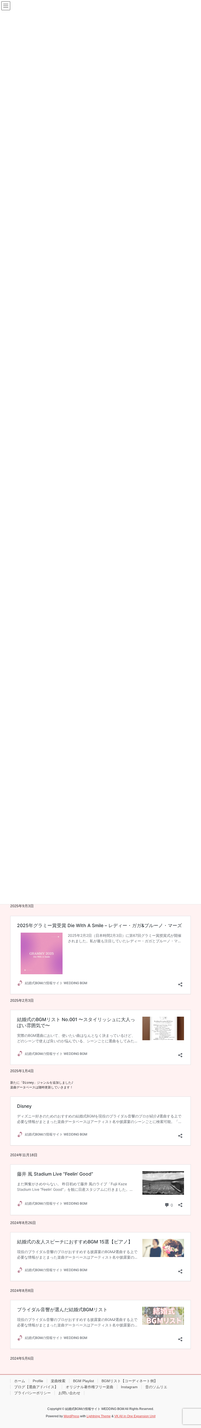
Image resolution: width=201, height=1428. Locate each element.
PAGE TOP (191, 1380)
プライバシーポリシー (32, 1393)
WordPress (71, 1416)
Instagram (129, 1387)
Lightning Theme (99, 1416)
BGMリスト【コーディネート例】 (130, 1381)
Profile (38, 1381)
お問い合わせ (69, 1393)
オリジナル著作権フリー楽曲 (89, 1387)
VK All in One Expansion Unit (134, 1416)
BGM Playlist (83, 1381)
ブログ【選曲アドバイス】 (36, 1387)
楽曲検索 (58, 1381)
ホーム (19, 1381)
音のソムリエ (156, 1387)
